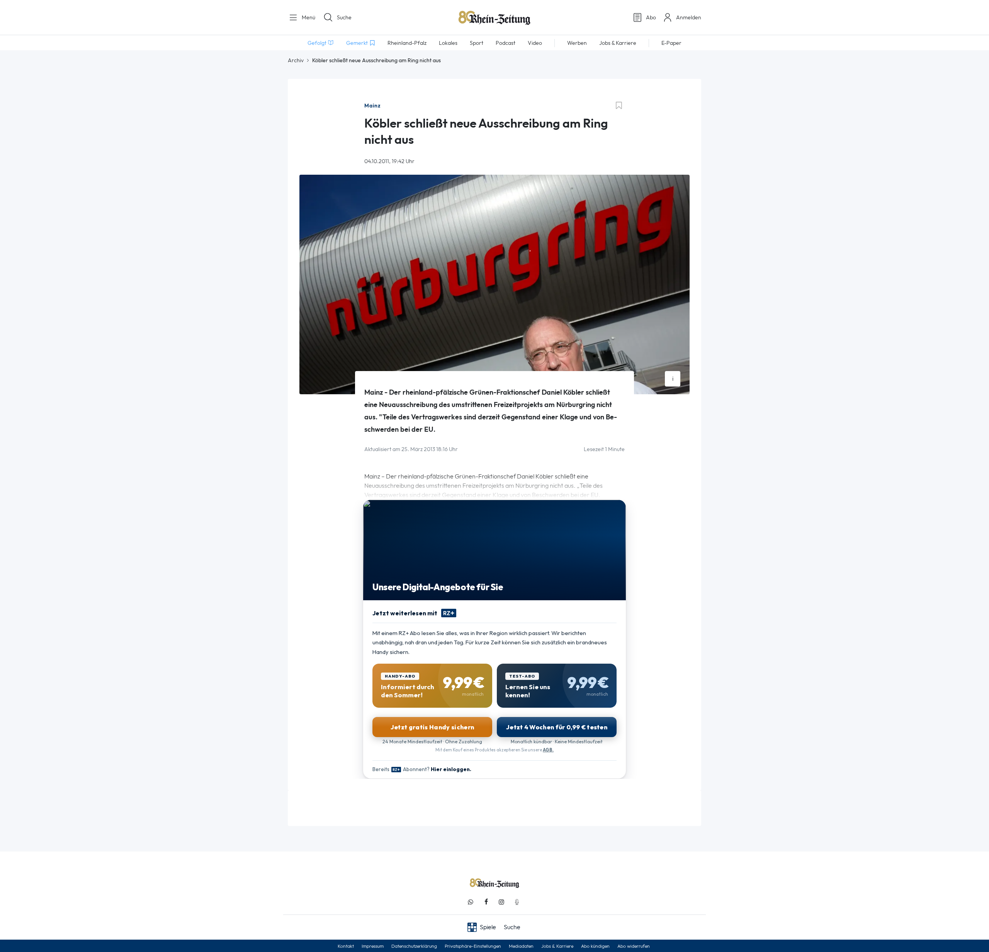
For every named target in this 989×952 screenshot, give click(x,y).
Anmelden (688, 17)
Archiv (296, 60)
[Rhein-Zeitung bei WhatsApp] (470, 902)
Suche (344, 17)
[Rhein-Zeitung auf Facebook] (486, 902)
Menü (308, 17)
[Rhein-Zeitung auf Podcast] (517, 902)
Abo (651, 17)
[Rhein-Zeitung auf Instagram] (501, 902)
